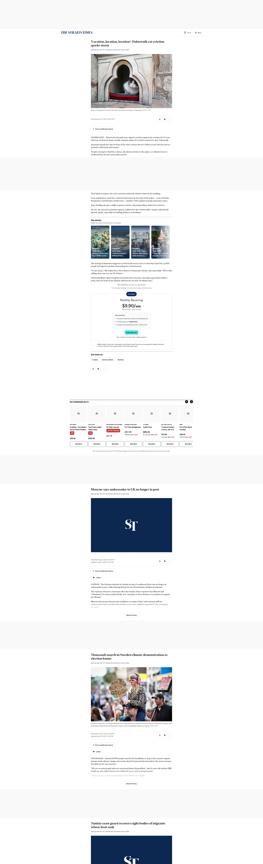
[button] (187, 32)
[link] (76, 32)
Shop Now (78, 444)
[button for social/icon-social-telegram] (159, 119)
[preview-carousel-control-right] (168, 242)
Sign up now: (95, 50)
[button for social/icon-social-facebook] (165, 119)
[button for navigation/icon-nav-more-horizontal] (170, 119)
